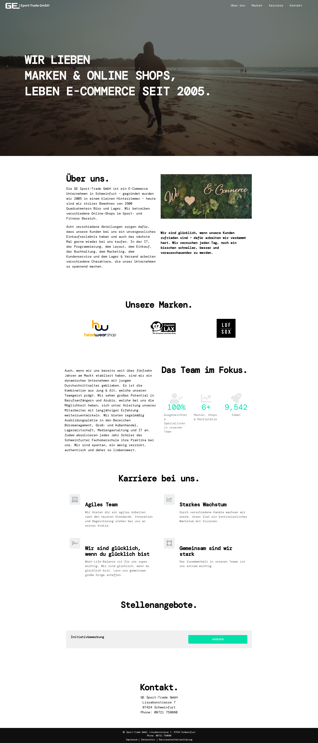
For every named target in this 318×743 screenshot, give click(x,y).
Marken (257, 5)
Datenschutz (148, 739)
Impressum (131, 739)
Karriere (276, 5)
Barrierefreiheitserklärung (175, 739)
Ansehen (217, 639)
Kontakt (296, 5)
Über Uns (238, 5)
